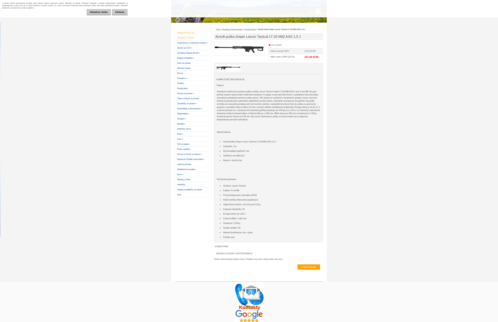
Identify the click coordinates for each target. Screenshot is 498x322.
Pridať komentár (308, 267)
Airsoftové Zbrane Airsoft (232, 29)
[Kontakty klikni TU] (249, 283)
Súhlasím (119, 12)
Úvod (218, 29)
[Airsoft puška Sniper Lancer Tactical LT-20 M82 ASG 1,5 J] (239, 43)
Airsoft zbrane (250, 29)
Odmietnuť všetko (99, 12)
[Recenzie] (249, 311)
